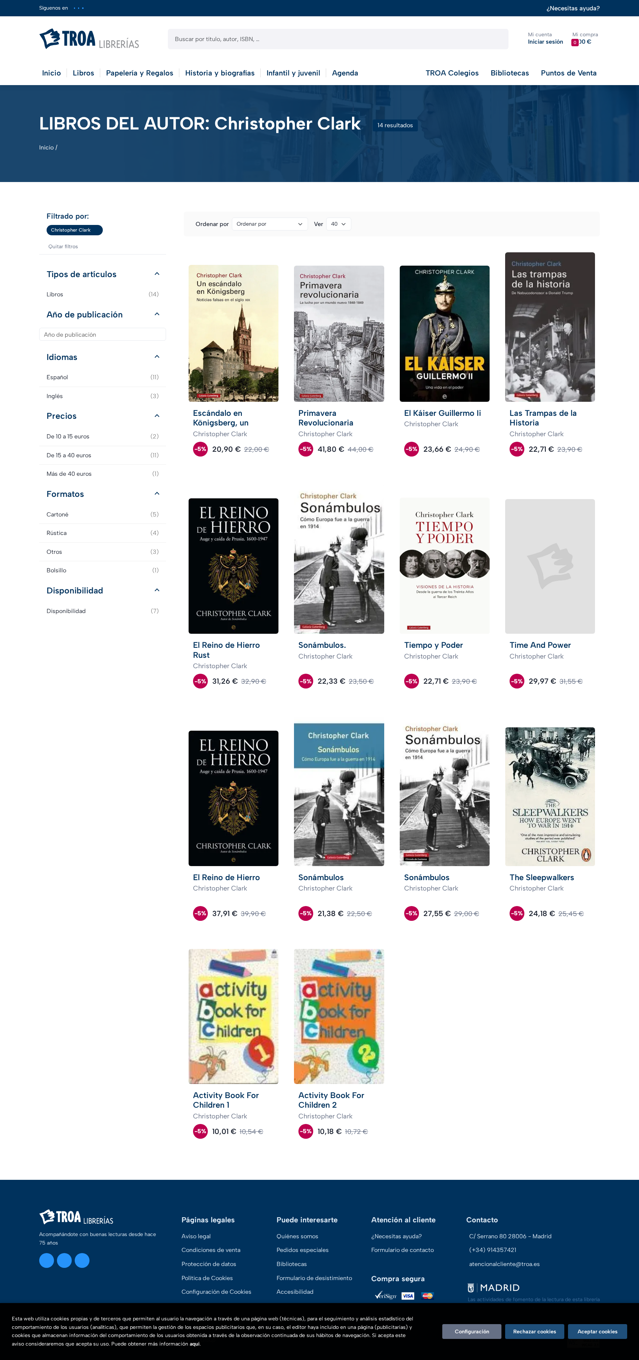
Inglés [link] (103, 396)
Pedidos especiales (303, 1249)
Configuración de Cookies (216, 1291)
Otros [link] (103, 551)
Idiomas (62, 357)
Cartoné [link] (103, 514)
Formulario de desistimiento (314, 1278)
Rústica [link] (103, 532)
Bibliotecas (510, 72)
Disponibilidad (75, 590)
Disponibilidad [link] (103, 611)
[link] (97, 230)
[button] (585, 39)
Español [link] (103, 377)
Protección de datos (209, 1264)
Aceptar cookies (598, 1331)
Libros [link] (103, 294)
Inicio (46, 147)
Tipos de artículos (81, 274)
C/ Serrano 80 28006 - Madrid (510, 1236)
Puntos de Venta (569, 72)
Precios (62, 416)
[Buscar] (496, 39)
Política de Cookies (207, 1278)
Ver (318, 224)
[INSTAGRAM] (74, 8)
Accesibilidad (295, 1291)
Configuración (472, 1331)
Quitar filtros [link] (63, 246)
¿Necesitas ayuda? (573, 8)
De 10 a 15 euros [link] (103, 436)
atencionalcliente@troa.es (504, 1264)
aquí (195, 1344)
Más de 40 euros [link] (103, 473)
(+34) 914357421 (492, 1249)
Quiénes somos (297, 1236)
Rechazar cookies (534, 1331)
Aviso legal (196, 1236)
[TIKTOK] (82, 8)
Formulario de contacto (402, 1249)
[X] (78, 8)
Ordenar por (212, 224)
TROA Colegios (452, 72)
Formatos (65, 494)
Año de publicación (85, 314)
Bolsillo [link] (103, 570)
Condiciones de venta (211, 1249)
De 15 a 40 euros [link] (103, 455)
